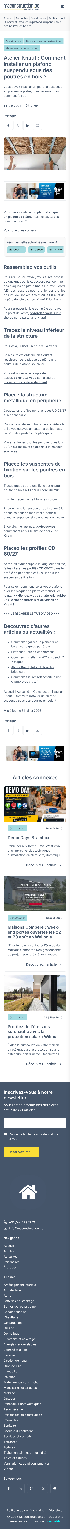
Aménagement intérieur (20, 1285)
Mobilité (9, 1393)
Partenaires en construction (23, 1415)
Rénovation (11, 1420)
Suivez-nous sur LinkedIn (20, 1488)
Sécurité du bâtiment (18, 1431)
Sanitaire (10, 1425)
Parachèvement (14, 1409)
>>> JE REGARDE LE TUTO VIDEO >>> (32, 613)
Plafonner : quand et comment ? (33, 652)
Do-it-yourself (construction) (44, 41)
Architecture (12, 1290)
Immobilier (11, 1371)
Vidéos (8, 1469)
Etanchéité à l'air (15, 1350)
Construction (38, 18)
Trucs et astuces (15, 1458)
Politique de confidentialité (25, 1510)
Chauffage (11, 1317)
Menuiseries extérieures (20, 1387)
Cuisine (9, 1328)
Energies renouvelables (20, 1344)
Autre (7, 1295)
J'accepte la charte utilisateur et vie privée (33, 1136)
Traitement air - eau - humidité (25, 1452)
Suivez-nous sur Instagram (31, 1488)
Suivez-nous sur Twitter (43, 1488)
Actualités (21, 18)
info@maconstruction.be (26, 1228)
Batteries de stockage (19, 1301)
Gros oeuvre (12, 1366)
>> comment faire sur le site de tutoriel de (31, 531)
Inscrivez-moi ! (21, 1152)
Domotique (11, 1333)
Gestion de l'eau (15, 1360)
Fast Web (53, 1521)
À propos (10, 1267)
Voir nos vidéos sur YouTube (54, 1488)
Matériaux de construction (22, 48)
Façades (9, 1355)
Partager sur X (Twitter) (17, 125)
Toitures (9, 1447)
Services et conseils (18, 1436)
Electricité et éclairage (19, 1339)
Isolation (9, 1377)
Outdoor (9, 1398)
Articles (9, 1251)
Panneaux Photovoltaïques (22, 1404)
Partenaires (11, 1262)
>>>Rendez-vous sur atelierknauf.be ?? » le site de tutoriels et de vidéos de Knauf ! (35, 600)
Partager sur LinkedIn (27, 125)
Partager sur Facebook (8, 125)
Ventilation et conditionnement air (27, 1463)
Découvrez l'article (42, 865)
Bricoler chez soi (15, 1312)
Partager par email (37, 125)
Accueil (8, 18)
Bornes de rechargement (21, 1306)
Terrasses (10, 1442)
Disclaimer (56, 1510)
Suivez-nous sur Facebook (8, 1488)
